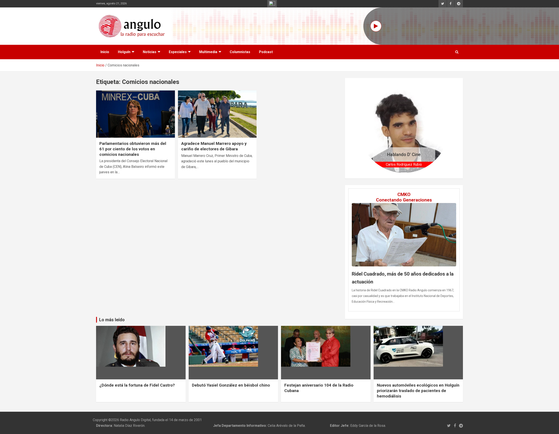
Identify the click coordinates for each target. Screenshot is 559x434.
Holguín (124, 52)
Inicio (104, 52)
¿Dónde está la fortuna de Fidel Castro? (137, 385)
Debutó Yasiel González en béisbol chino (231, 385)
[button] (366, 128)
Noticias (149, 52)
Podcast (266, 52)
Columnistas (240, 52)
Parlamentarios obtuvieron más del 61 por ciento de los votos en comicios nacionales (132, 149)
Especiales (178, 52)
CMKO (404, 194)
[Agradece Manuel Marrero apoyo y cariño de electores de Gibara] (217, 114)
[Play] (375, 26)
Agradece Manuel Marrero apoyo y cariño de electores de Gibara (214, 146)
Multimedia (208, 52)
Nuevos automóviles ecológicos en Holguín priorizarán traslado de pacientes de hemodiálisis (418, 390)
